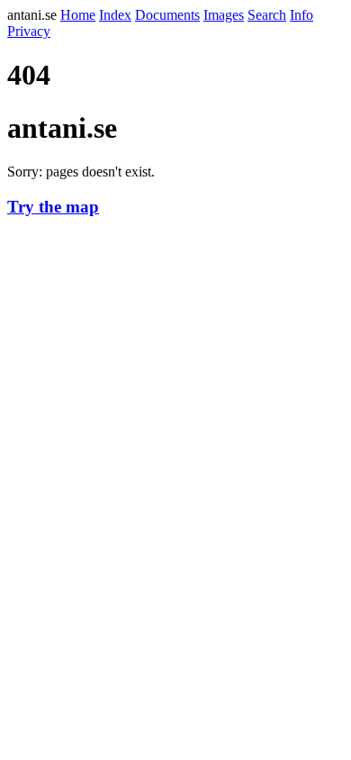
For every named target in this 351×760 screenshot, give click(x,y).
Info (301, 15)
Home (77, 15)
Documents (167, 15)
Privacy (28, 31)
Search (267, 15)
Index (115, 15)
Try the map (53, 206)
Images (223, 15)
